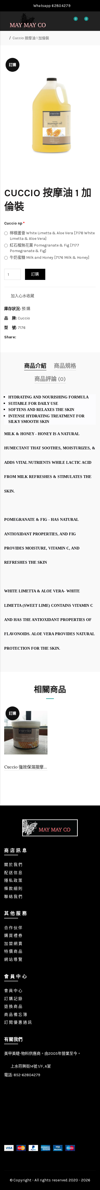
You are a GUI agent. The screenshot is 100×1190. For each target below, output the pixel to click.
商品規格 (65, 366)
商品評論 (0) (50, 379)
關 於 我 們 (13, 864)
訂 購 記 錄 (13, 998)
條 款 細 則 (13, 888)
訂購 (35, 274)
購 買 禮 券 (13, 935)
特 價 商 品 (13, 951)
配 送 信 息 (13, 872)
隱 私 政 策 (13, 880)
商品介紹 (35, 366)
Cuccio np (13, 223)
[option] (26, 742)
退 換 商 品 (13, 1006)
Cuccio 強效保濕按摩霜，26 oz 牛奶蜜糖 (26, 767)
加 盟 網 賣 (13, 943)
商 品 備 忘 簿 (15, 1014)
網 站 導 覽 (13, 959)
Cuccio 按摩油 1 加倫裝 (30, 38)
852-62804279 (27, 1075)
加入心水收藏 (22, 296)
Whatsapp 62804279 (51, 6)
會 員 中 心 (13, 990)
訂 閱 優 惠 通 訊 (18, 1022)
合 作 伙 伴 (13, 927)
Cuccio (24, 318)
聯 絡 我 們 (13, 896)
